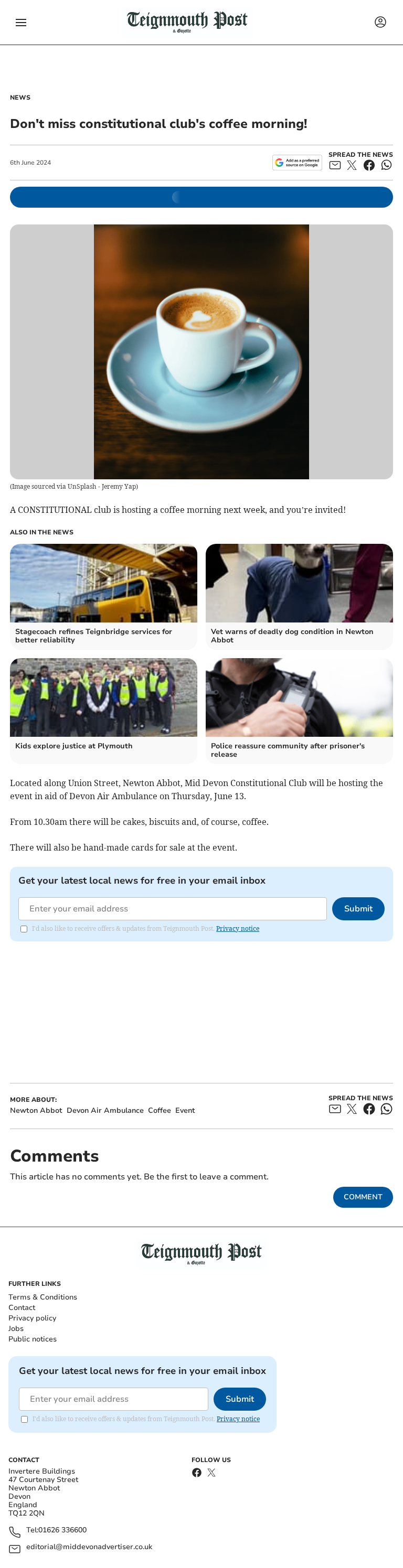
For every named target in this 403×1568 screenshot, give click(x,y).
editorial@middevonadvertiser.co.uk (89, 1547)
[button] (21, 22)
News (20, 97)
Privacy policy (32, 1318)
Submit (358, 909)
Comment (363, 1197)
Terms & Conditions (42, 1297)
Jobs (16, 1329)
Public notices (32, 1339)
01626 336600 (62, 1530)
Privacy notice (237, 928)
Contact (21, 1308)
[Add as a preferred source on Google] (297, 162)
